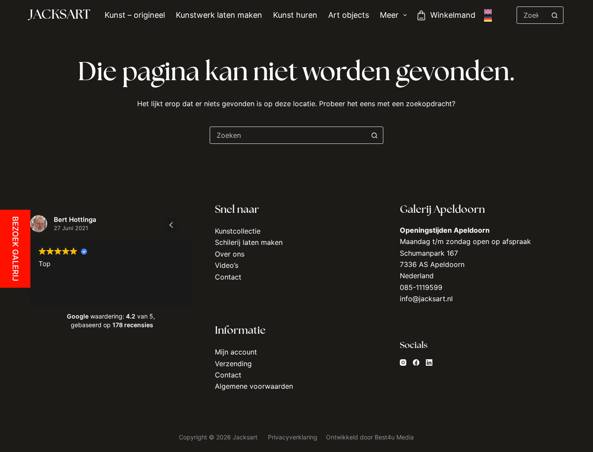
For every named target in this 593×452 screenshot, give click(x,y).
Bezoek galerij (15, 248)
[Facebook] (416, 362)
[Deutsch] (488, 19)
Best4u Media (394, 437)
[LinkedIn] (429, 362)
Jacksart (60, 15)
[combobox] (288, 135)
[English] (488, 11)
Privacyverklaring (293, 437)
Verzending (233, 363)
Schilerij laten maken (249, 242)
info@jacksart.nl (426, 298)
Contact (228, 277)
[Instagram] (403, 362)
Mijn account (236, 352)
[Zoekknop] (555, 15)
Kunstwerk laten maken (219, 15)
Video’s (226, 265)
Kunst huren (295, 15)
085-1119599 (421, 287)
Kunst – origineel (135, 15)
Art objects (348, 15)
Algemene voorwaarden (254, 386)
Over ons (229, 254)
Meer (389, 15)
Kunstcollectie (237, 231)
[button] (171, 224)
